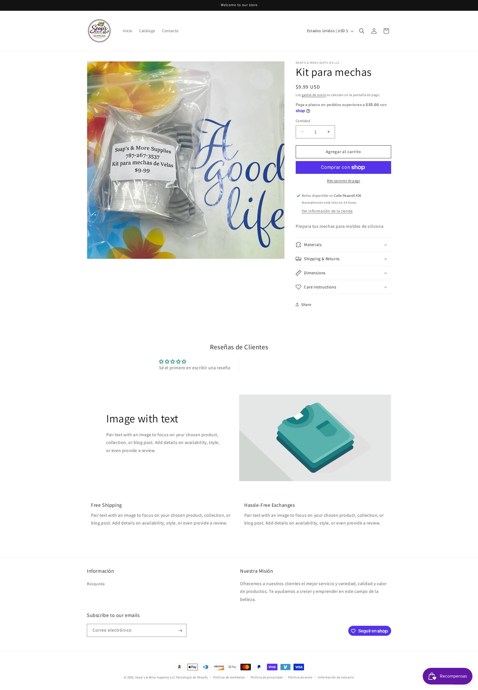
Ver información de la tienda (327, 210)
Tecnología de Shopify (192, 677)
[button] (362, 31)
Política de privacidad (267, 677)
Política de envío (300, 677)
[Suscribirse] (180, 630)
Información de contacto (336, 677)
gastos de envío (314, 95)
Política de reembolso (229, 677)
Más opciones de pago (343, 181)
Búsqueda (96, 583)
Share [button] (306, 304)
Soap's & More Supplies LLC (155, 677)
